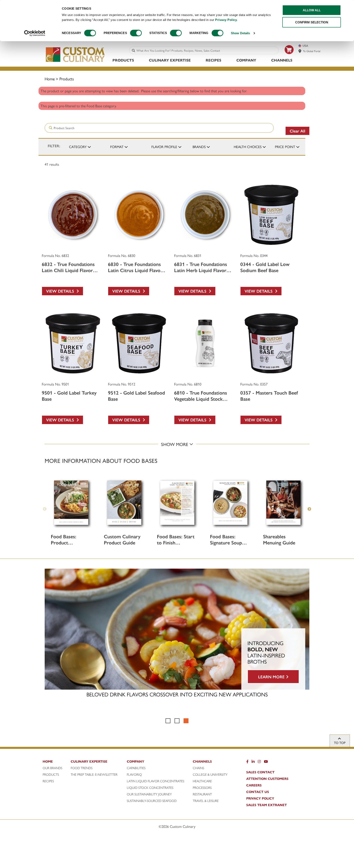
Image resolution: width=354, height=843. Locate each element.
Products (123, 60)
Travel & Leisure (206, 801)
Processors (202, 787)
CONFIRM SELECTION (311, 22)
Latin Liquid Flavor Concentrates (155, 781)
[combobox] (206, 50)
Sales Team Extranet (266, 805)
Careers (254, 785)
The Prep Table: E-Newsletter (94, 774)
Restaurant (202, 794)
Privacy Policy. (226, 20)
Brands (199, 146)
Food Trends (81, 768)
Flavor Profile (164, 146)
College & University (210, 774)
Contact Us (257, 791)
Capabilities (136, 768)
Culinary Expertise (170, 60)
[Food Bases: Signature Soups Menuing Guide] (230, 502)
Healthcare (202, 781)
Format (117, 146)
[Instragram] (259, 762)
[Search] (133, 50)
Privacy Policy (260, 798)
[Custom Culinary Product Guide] (124, 502)
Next (309, 509)
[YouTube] (266, 762)
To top (340, 742)
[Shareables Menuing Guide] (283, 502)
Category (78, 146)
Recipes (213, 60)
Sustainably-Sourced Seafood (152, 801)
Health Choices (248, 146)
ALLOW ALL (312, 10)
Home (50, 79)
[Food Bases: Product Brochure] (71, 502)
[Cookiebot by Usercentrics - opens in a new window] (35, 33)
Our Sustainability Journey (149, 794)
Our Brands (52, 768)
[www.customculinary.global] (299, 51)
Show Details (240, 33)
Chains (198, 768)
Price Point (285, 146)
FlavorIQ (134, 774)
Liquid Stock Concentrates (150, 787)
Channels (281, 60)
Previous (45, 509)
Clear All (297, 131)
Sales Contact (260, 772)
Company (246, 60)
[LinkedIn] (253, 762)
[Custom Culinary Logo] (75, 62)
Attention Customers (267, 778)
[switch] (136, 33)
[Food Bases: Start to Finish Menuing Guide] (177, 502)
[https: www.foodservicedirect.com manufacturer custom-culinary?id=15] (289, 55)
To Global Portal (311, 51)
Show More (175, 444)
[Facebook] (247, 762)
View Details (61, 291)
